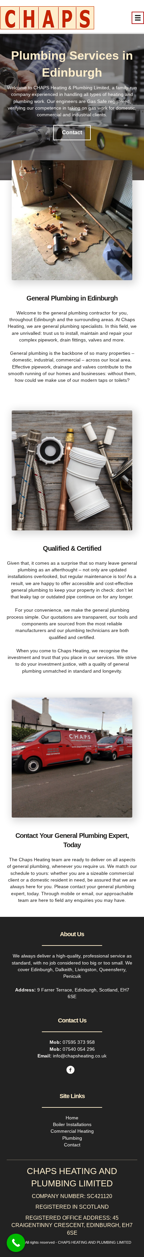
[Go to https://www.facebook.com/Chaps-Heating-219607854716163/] (70, 1070)
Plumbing (72, 1138)
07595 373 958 (79, 1042)
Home (72, 1117)
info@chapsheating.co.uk (79, 1055)
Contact (72, 1144)
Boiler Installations (72, 1124)
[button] (72, 132)
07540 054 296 (79, 1049)
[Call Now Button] (16, 1243)
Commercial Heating (72, 1131)
